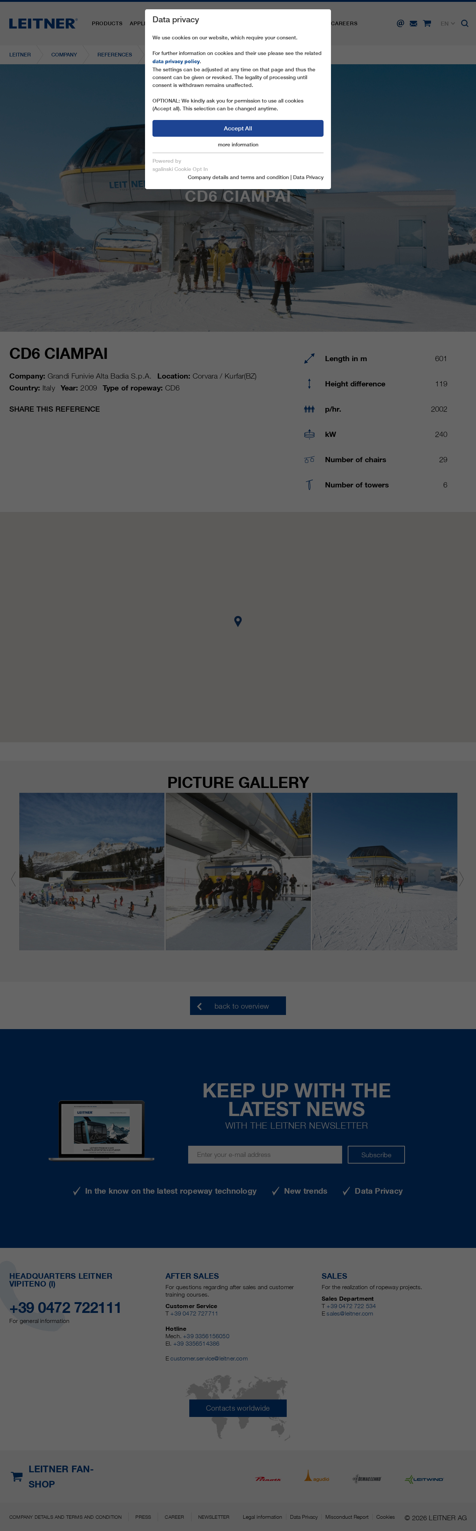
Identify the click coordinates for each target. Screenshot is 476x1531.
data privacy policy (176, 61)
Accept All (238, 128)
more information (238, 144)
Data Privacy (308, 177)
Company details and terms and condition (238, 177)
